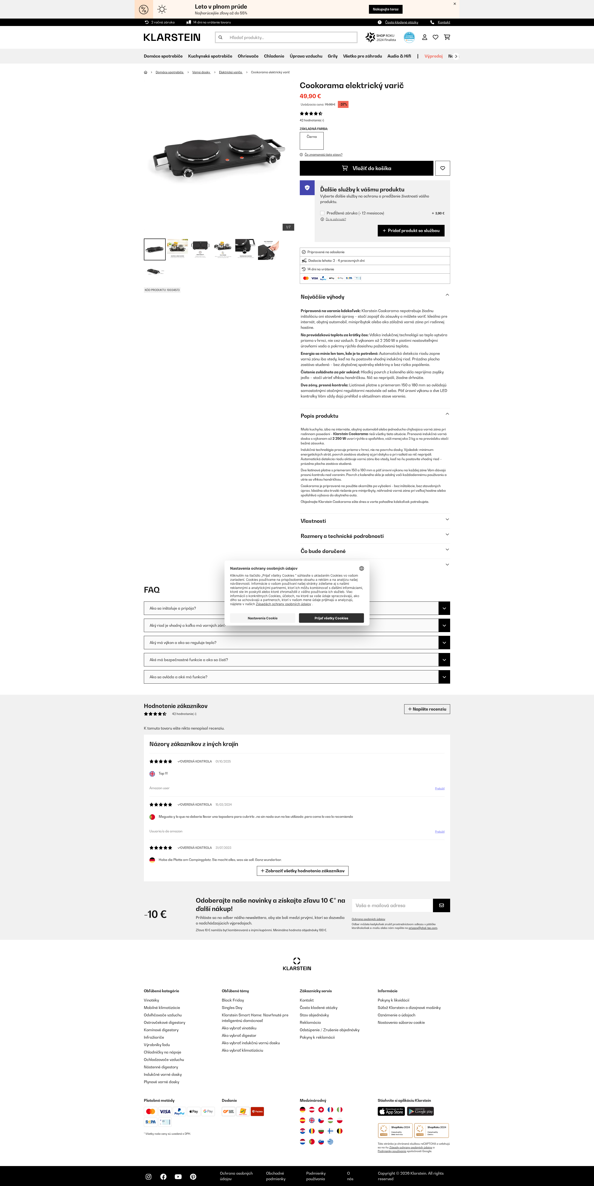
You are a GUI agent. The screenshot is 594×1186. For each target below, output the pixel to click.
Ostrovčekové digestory (164, 1022)
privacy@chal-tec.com (423, 928)
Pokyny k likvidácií (393, 1000)
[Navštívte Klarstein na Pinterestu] (193, 1177)
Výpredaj (434, 56)
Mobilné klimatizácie (162, 1007)
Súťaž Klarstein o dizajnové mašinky (409, 1007)
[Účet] (424, 37)
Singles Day (232, 1007)
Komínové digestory (161, 1030)
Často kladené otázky (401, 22)
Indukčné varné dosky (163, 1074)
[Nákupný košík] (447, 37)
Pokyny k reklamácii (317, 1037)
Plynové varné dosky (161, 1081)
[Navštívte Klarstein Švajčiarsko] (321, 1109)
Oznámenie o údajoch (396, 1015)
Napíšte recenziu (429, 709)
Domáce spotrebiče (170, 72)
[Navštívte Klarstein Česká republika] (321, 1120)
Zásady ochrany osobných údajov (410, 1147)
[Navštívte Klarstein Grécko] (330, 1142)
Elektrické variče (231, 72)
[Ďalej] (455, 56)
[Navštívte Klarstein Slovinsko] (321, 1141)
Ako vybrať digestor (239, 1035)
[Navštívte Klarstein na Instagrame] (148, 1177)
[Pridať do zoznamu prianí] (442, 168)
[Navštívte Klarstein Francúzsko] (330, 1109)
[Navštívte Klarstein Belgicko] (339, 1131)
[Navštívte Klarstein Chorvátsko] (302, 1131)
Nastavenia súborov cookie (401, 1022)
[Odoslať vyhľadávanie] (220, 37)
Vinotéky (151, 1000)
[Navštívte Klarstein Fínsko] (330, 1131)
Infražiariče (154, 1037)
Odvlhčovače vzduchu (163, 1015)
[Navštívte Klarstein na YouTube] (178, 1177)
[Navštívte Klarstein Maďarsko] (330, 1120)
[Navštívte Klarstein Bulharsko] (321, 1131)
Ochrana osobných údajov (368, 919)
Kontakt (444, 22)
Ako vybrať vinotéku (239, 1028)
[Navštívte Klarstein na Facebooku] (163, 1177)
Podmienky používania (392, 1151)
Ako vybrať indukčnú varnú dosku (251, 1043)
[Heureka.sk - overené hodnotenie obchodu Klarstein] (409, 37)
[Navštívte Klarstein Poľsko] (339, 1120)
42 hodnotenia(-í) (312, 120)
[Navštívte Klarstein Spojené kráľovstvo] (312, 1120)
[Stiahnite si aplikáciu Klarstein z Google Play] (420, 1111)
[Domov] (150, 72)
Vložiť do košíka (371, 168)
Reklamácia (310, 1022)
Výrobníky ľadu (157, 1044)
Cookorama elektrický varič (270, 72)
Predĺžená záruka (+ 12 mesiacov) (355, 213)
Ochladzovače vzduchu (164, 1059)
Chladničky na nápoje (162, 1052)
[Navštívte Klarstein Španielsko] (302, 1120)
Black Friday (233, 1000)
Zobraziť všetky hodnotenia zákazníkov (305, 870)
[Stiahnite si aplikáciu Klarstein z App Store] (391, 1111)
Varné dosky (201, 72)
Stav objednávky (314, 1015)
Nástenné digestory (161, 1067)
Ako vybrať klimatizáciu (242, 1050)
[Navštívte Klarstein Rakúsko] (312, 1109)
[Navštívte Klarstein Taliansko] (339, 1109)
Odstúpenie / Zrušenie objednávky (329, 1030)
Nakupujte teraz (386, 9)
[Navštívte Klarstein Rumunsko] (312, 1131)
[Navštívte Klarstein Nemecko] (302, 1109)
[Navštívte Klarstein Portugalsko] (312, 1141)
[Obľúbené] (435, 37)
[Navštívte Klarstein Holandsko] (302, 1141)
